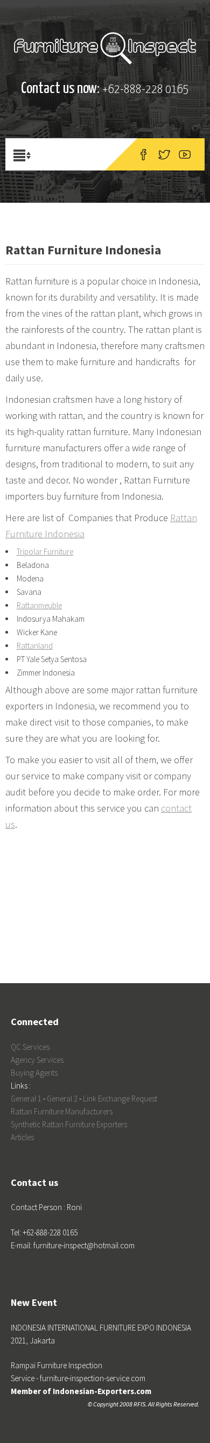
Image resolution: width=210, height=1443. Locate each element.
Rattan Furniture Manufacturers (62, 1111)
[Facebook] (143, 154)
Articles (22, 1137)
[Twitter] (164, 154)
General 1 (26, 1098)
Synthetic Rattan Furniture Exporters (69, 1124)
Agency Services (37, 1060)
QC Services (30, 1047)
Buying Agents (34, 1073)
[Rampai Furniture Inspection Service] (105, 48)
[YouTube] (185, 154)
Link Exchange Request (120, 1098)
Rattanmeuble (39, 605)
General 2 (62, 1098)
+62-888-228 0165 (145, 89)
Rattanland (35, 646)
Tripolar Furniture (45, 551)
